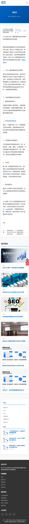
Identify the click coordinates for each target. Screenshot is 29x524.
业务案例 (10, 521)
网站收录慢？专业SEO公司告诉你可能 (10, 232)
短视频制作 (4, 498)
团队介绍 (3, 484)
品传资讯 (14, 16)
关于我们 (19, 521)
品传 (9, 16)
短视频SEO (6, 419)
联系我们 (3, 487)
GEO (4, 413)
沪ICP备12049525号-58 (21, 520)
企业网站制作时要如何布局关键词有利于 (20, 232)
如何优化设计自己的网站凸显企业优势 (13, 292)
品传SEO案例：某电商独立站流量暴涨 (13, 267)
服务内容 (3, 479)
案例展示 (3, 482)
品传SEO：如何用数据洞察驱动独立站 (13, 390)
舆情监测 (3, 505)
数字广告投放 (4, 503)
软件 (5, 174)
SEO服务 (6, 521)
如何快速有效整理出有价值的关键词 (12, 316)
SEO (18, 16)
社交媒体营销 (4, 495)
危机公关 (5, 422)
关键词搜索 (11, 121)
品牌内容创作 (4, 500)
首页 (2, 477)
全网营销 (5, 416)
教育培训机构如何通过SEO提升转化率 (13, 365)
